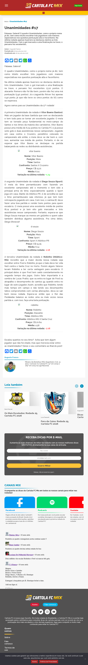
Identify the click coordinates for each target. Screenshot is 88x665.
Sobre (7, 637)
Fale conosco (50, 605)
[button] (76, 386)
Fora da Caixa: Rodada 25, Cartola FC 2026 (55, 422)
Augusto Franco (15, 49)
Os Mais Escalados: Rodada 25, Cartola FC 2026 (21, 414)
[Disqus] (30, 559)
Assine (35, 605)
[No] (85, 659)
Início (6, 21)
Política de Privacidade (48, 661)
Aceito (34, 661)
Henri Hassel (8, 409)
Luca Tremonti (45, 417)
